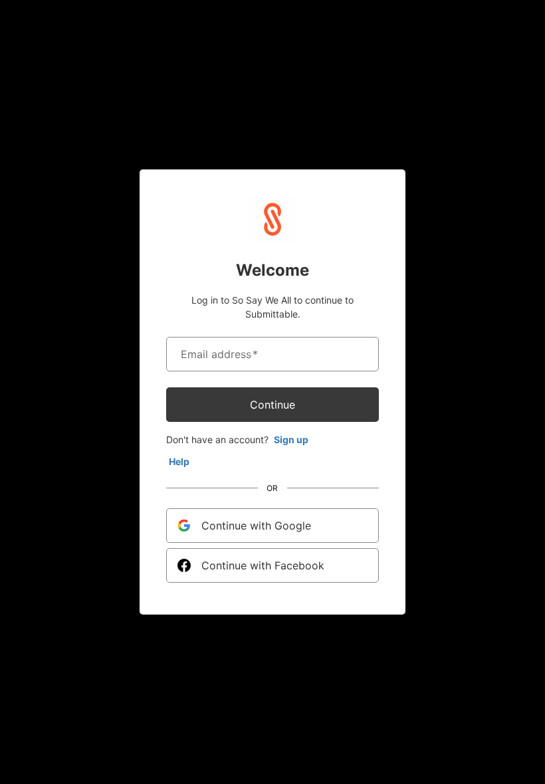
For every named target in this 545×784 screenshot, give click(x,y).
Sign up (291, 439)
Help (179, 461)
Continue (272, 404)
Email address (219, 354)
